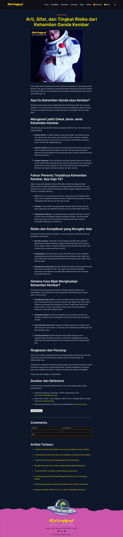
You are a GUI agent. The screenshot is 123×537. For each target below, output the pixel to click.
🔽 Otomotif (97, 4)
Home (47, 4)
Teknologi (74, 4)
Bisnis (82, 4)
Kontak (75, 528)
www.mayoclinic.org (45, 401)
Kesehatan (64, 4)
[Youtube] (64, 532)
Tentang (47, 528)
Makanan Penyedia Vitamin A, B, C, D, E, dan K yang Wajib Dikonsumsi (59, 490)
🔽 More (107, 4)
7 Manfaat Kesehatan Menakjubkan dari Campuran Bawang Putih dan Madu (61, 449)
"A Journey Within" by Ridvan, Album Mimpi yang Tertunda (55, 471)
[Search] (115, 4)
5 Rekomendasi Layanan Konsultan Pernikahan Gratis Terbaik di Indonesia (61, 484)
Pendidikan (55, 4)
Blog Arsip (59, 528)
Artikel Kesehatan (61, 15)
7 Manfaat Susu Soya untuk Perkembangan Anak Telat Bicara (56, 460)
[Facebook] (58, 532)
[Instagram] (61, 532)
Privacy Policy (67, 528)
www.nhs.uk (81, 404)
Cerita (53, 528)
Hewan (88, 4)
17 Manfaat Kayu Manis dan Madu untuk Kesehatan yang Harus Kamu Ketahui (62, 455)
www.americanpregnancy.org (45, 395)
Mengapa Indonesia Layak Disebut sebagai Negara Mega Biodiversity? (59, 465)
